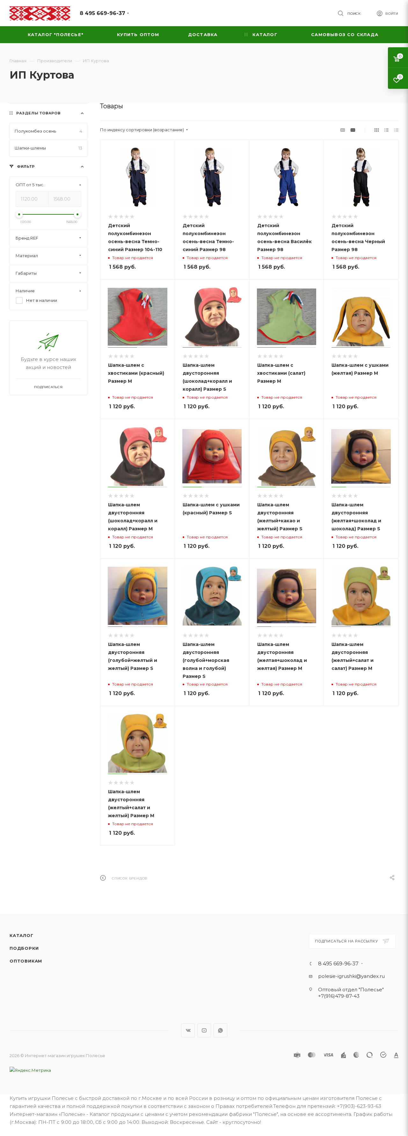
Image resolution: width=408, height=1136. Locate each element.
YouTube (204, 1030)
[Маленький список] (342, 130)
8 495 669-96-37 (102, 13)
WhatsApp (220, 1030)
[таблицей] (396, 130)
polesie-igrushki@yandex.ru (351, 976)
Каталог (21, 935)
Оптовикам (26, 960)
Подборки (24, 948)
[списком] (386, 130)
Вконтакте (188, 1030)
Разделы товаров (38, 113)
